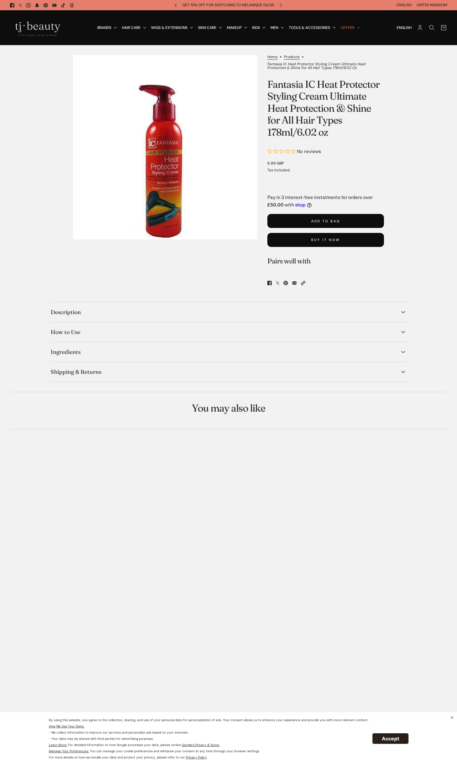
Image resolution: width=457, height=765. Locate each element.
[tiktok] (63, 5)
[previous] (175, 5)
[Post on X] (277, 283)
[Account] (420, 27)
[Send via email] (294, 283)
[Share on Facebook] (269, 283)
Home (272, 57)
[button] (303, 283)
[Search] (431, 27)
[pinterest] (45, 5)
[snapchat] (37, 5)
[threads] (71, 5)
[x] (20, 5)
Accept (390, 738)
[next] (281, 5)
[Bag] (443, 27)
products (292, 57)
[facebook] (12, 5)
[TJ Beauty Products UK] (37, 27)
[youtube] (54, 5)
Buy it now (325, 240)
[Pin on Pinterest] (285, 283)
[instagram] (28, 5)
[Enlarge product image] (165, 147)
